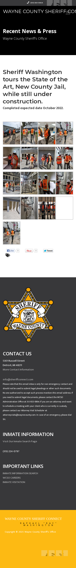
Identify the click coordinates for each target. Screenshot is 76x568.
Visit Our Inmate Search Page (20, 441)
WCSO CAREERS (12, 477)
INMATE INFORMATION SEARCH (20, 473)
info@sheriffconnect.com (18, 379)
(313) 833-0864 (36, 2)
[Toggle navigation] (68, 12)
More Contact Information (18, 369)
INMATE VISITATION (14, 482)
